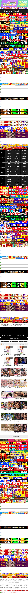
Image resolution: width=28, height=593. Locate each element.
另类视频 (24, 158)
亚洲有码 (9, 153)
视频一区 (3, 152)
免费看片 (3, 183)
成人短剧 (24, 182)
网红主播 (17, 150)
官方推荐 (3, 167)
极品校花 (9, 184)
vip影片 (5, 341)
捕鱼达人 (9, 166)
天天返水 (24, 169)
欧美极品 (17, 153)
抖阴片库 (3, 178)
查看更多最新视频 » (14, 436)
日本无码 (24, 150)
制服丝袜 (17, 158)
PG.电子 (23, 341)
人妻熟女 (9, 158)
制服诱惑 (24, 179)
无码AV (2, 172)
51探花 (24, 171)
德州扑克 (24, 166)
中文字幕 (17, 156)
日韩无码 (24, 184)
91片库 (9, 174)
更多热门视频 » (23, 344)
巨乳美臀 (24, 156)
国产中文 (9, 182)
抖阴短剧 (17, 184)
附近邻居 (9, 161)
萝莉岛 (24, 174)
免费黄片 (24, 176)
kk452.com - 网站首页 (11, 11)
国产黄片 (9, 176)
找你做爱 (24, 161)
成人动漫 (24, 153)
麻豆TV (16, 171)
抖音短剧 (9, 171)
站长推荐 (3, 162)
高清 (18, 335)
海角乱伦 (17, 179)
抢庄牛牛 (17, 166)
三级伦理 (9, 156)
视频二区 (3, 157)
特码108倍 (14, 341)
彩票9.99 (9, 169)
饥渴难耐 (17, 161)
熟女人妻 (17, 176)
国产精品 (9, 150)
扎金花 (16, 169)
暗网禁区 (9, 179)
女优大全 (17, 174)
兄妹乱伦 (17, 182)
